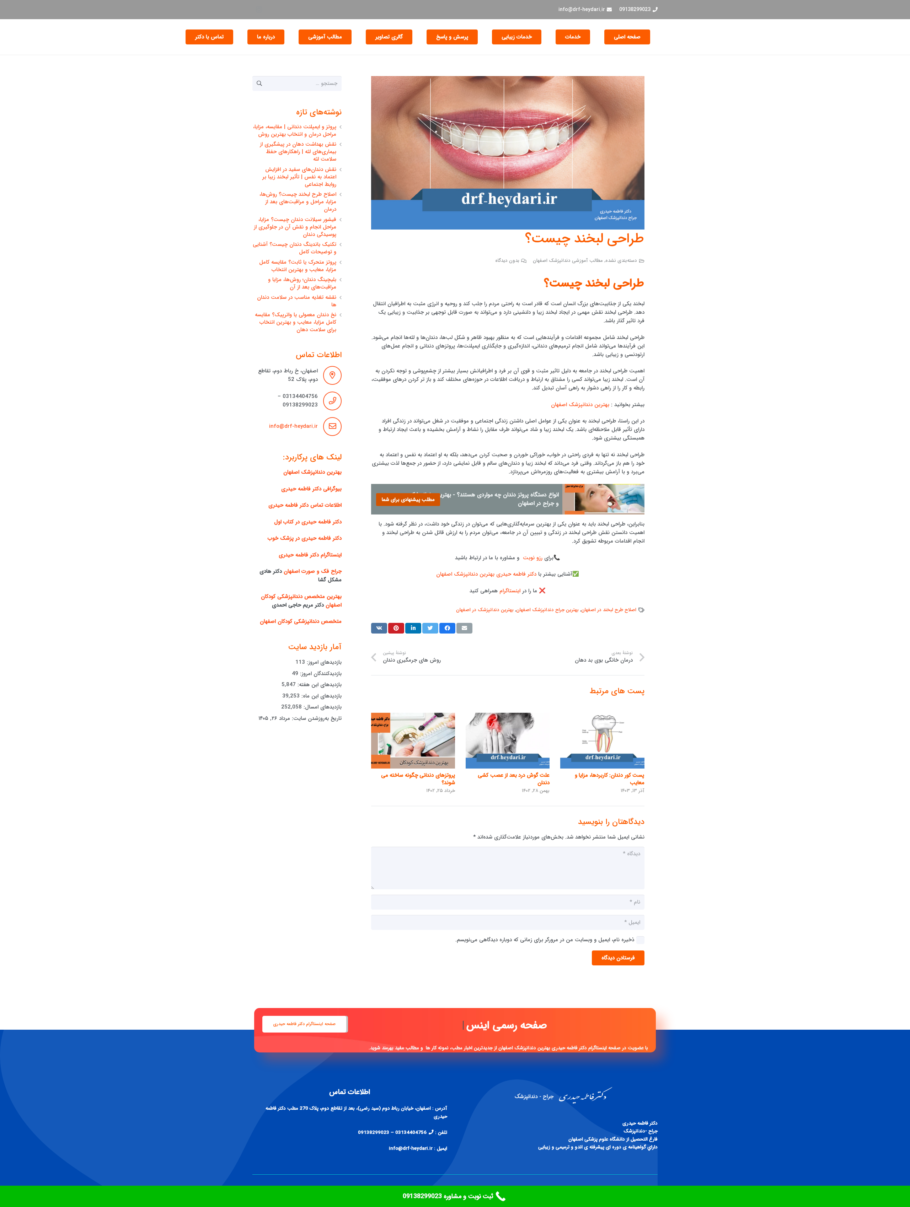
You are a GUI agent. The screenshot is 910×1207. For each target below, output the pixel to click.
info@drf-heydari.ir (293, 426)
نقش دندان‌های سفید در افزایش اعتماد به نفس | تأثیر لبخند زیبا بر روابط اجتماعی (299, 177)
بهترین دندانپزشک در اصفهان (485, 610)
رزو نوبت (532, 558)
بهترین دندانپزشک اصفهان (581, 404)
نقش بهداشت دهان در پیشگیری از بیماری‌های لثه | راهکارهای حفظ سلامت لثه (298, 151)
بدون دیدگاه (507, 260)
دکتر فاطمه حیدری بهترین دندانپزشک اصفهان (486, 574)
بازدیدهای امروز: (323, 662)
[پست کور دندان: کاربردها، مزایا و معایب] (602, 741)
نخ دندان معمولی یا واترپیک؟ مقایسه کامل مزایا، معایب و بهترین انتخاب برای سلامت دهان (295, 322)
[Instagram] (258, 9)
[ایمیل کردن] (464, 628)
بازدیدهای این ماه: (321, 696)
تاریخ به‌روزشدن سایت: (316, 718)
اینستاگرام (509, 591)
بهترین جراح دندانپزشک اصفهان (547, 610)
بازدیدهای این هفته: (319, 684)
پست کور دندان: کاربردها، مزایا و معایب (609, 779)
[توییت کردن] (430, 628)
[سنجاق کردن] (396, 628)
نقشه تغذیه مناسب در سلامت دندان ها (296, 301)
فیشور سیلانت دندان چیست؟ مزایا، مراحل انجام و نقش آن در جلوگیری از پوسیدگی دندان (295, 227)
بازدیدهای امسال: (322, 707)
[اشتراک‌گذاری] (447, 628)
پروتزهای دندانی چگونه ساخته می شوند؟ (418, 779)
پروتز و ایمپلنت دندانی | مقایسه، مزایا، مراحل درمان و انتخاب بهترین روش (294, 131)
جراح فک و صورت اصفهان (313, 571)
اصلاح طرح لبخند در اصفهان (608, 610)
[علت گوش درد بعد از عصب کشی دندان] (508, 741)
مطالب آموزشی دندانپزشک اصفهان (568, 260)
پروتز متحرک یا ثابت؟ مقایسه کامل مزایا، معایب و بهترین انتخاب (297, 266)
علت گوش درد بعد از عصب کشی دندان (514, 779)
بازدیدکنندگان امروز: (320, 673)
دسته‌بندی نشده (621, 260)
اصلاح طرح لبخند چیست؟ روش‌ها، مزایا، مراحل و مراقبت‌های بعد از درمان (297, 202)
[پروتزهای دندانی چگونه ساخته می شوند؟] (413, 741)
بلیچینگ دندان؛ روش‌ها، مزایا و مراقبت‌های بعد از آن (302, 283)
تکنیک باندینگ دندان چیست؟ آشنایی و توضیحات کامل (294, 248)
